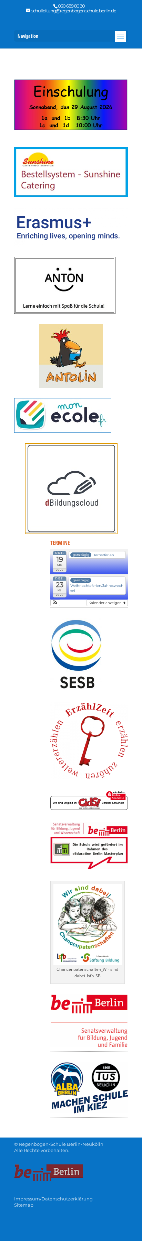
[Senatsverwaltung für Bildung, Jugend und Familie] (89, 1045)
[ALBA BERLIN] (89, 1111)
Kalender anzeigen (106, 603)
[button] (55, 603)
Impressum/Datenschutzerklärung (53, 1198)
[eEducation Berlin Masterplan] (89, 867)
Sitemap (23, 1205)
